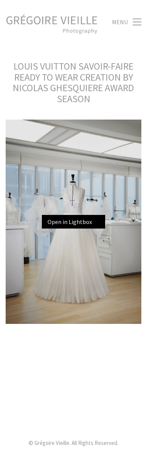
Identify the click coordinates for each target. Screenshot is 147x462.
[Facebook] (91, 418)
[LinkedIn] (53, 418)
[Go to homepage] (52, 21)
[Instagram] (72, 418)
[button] (126, 22)
